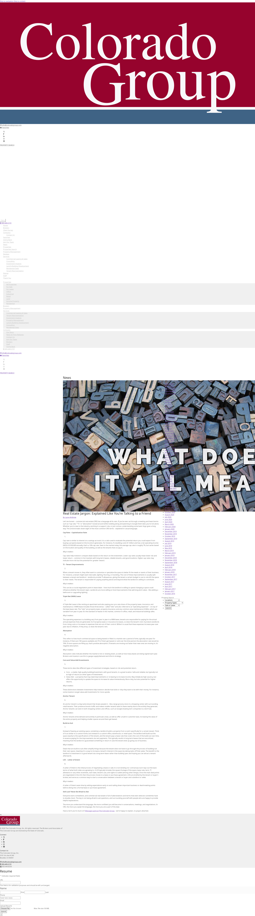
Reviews (6, 254)
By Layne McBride (69, 517)
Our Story (10, 199)
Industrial (10, 161)
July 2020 (168, 517)
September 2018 (171, 562)
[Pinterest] (4, 141)
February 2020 (170, 527)
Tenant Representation (15, 183)
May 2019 (168, 548)
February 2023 (170, 469)
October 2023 (170, 455)
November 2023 (171, 452)
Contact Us (10, 204)
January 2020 (169, 529)
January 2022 (169, 486)
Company (6, 197)
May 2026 (168, 407)
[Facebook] (3, 134)
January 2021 (169, 507)
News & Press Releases (15, 202)
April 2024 (168, 443)
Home (5, 225)
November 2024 (171, 436)
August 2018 (169, 565)
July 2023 (168, 457)
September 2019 (171, 539)
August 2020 (169, 515)
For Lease (10, 156)
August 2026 (169, 400)
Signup (5, 273)
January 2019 (169, 555)
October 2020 (170, 512)
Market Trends (170, 389)
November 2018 (171, 560)
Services (6, 178)
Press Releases (170, 391)
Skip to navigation (7, 1)
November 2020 (171, 510)
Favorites (5, 127)
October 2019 (170, 536)
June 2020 (168, 519)
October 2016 (170, 594)
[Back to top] (1, 815)
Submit (3, 911)
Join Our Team (11, 206)
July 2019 (168, 543)
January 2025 (169, 433)
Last (47, 892)
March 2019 (169, 551)
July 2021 (168, 500)
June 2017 (168, 584)
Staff (8, 211)
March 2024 (169, 445)
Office (8, 159)
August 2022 (169, 476)
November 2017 (171, 574)
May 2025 (168, 428)
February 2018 (170, 570)
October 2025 (170, 419)
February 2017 (170, 589)
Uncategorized (170, 393)
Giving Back (10, 214)
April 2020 (168, 522)
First (22, 892)
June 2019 (168, 546)
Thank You (7, 278)
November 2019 (171, 534)
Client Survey (8, 230)
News (5, 245)
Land (8, 166)
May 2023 (168, 462)
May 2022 (168, 479)
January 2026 (169, 414)
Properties (7, 149)
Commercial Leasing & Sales (16, 180)
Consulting (10, 192)
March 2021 (169, 505)
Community (169, 384)
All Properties (11, 151)
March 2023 (169, 467)
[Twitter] (4, 131)
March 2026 (169, 412)
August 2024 (169, 440)
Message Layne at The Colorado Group (100, 811)
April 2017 (168, 586)
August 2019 (169, 541)
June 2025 (168, 426)
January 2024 (169, 450)
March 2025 (169, 431)
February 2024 (170, 448)
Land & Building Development (17, 190)
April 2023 (168, 464)
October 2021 (170, 493)
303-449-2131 (9, 216)
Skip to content (19, 1)
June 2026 (168, 405)
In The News (169, 386)
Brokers (6, 173)
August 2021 (169, 498)
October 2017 (170, 577)
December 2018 (171, 558)
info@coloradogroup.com (12, 125)
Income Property (12, 168)
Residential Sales (12, 194)
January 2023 (169, 472)
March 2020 (169, 524)
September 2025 (171, 421)
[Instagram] (4, 139)
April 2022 (168, 481)
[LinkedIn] (4, 136)
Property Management (11, 175)
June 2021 (168, 503)
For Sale (9, 154)
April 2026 (168, 409)
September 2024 (171, 438)
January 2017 (169, 591)
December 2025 (171, 417)
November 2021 (171, 491)
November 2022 (171, 474)
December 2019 (171, 531)
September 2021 (171, 495)
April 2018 (168, 567)
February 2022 (170, 484)
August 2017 (169, 582)
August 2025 (169, 424)
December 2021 (171, 488)
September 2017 (171, 579)
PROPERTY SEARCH (7, 145)
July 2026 (168, 402)
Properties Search (10, 249)
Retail (8, 163)
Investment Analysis (13, 185)
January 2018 (169, 572)
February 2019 (170, 553)
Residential (10, 171)
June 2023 (168, 460)
